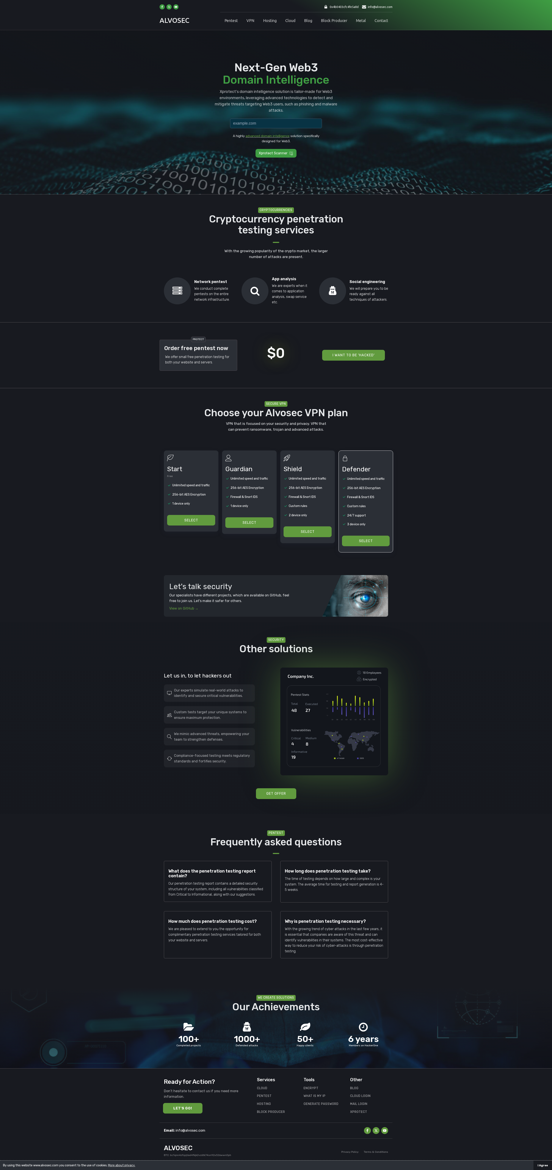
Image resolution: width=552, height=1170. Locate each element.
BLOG (354, 1088)
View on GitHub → (183, 608)
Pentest (231, 20)
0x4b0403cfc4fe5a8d (344, 7)
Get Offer (276, 793)
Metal (361, 20)
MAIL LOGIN (358, 1104)
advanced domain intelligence (268, 136)
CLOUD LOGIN (360, 1096)
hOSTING (264, 1104)
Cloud (290, 20)
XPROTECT (358, 1112)
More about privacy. (121, 1165)
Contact (381, 20)
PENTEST (264, 1096)
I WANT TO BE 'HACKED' (353, 355)
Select (191, 520)
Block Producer (334, 20)
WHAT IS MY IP (315, 1096)
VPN (250, 20)
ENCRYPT (311, 1088)
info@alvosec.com (380, 7)
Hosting (270, 20)
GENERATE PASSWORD (321, 1104)
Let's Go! (182, 1108)
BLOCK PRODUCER (271, 1112)
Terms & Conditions (376, 1151)
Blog (308, 20)
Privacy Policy (350, 1151)
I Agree (543, 1165)
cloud (262, 1088)
